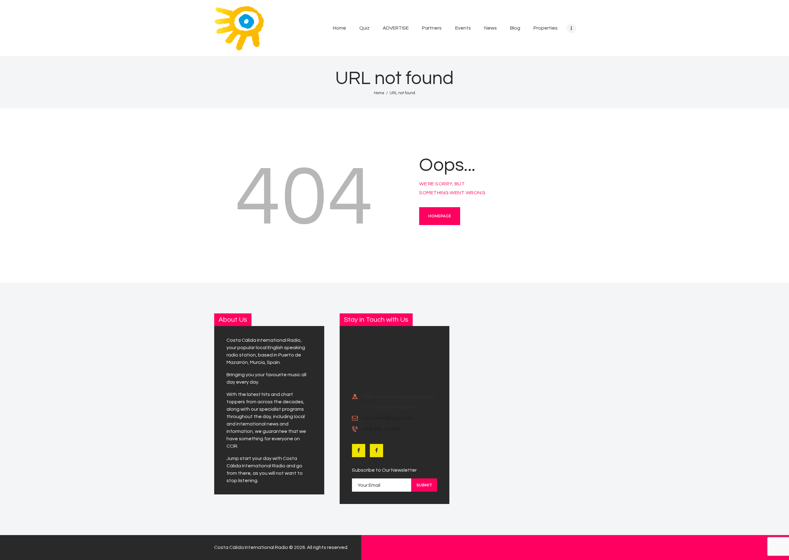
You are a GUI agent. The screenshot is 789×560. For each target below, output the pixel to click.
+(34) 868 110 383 (381, 428)
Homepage (439, 216)
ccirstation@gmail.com (388, 418)
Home (379, 93)
